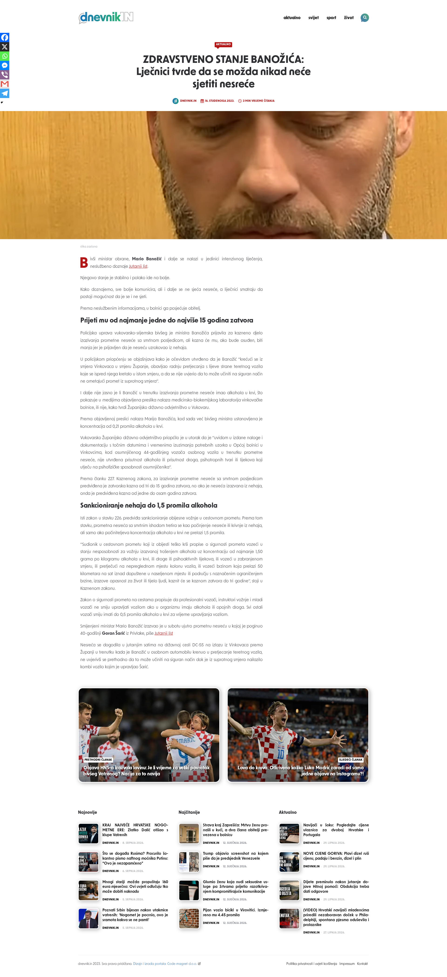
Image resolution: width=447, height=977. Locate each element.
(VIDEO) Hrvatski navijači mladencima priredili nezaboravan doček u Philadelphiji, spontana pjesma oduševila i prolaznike (336, 918)
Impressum (347, 964)
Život (349, 18)
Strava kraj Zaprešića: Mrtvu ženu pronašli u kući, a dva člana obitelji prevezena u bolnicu (236, 830)
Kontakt (362, 964)
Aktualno (292, 18)
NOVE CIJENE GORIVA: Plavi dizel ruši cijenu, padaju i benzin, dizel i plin (336, 856)
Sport (331, 18)
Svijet (313, 18)
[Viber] (4, 74)
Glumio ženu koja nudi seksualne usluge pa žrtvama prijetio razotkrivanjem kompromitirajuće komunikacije (236, 887)
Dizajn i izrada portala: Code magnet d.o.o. (165, 964)
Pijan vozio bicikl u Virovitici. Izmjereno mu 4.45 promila (236, 913)
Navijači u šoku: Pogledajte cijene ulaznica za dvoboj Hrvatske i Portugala (336, 830)
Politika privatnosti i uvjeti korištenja (311, 964)
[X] (4, 46)
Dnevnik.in (188, 101)
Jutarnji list (138, 267)
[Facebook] (4, 37)
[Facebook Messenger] (4, 65)
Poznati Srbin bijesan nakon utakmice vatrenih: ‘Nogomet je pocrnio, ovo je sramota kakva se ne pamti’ (135, 915)
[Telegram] (4, 93)
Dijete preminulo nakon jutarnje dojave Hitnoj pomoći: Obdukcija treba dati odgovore (336, 887)
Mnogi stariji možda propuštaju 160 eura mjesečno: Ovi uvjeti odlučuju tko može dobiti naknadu (135, 887)
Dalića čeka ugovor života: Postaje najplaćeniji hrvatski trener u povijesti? (337, 34)
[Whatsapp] (4, 56)
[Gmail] (4, 84)
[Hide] (2, 102)
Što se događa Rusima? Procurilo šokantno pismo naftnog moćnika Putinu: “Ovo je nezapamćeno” (135, 858)
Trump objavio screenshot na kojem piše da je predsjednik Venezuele (236, 856)
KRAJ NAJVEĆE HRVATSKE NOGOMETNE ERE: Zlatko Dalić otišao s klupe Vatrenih (135, 830)
